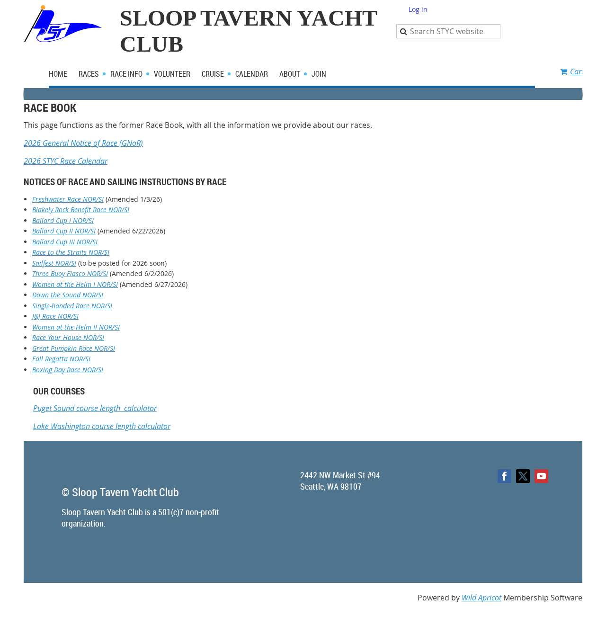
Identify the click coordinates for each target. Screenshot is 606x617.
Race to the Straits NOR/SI (70, 252)
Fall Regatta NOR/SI (61, 358)
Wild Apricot (481, 597)
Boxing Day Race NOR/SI (67, 369)
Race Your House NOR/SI (68, 337)
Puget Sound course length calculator (95, 408)
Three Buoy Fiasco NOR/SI (70, 273)
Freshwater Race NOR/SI (68, 199)
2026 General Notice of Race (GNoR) (83, 143)
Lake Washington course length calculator (101, 426)
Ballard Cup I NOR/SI (63, 220)
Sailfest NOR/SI (54, 263)
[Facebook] (504, 476)
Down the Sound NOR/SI (67, 294)
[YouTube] (541, 476)
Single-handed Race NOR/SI (72, 305)
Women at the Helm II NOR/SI (76, 326)
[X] (523, 476)
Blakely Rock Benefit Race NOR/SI (80, 209)
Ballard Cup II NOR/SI (64, 230)
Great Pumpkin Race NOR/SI (73, 348)
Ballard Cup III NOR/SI (65, 241)
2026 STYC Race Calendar (65, 161)
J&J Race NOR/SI (55, 316)
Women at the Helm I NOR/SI (75, 284)
